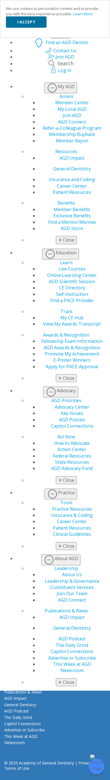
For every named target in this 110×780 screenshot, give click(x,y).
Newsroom (72, 670)
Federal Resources (72, 456)
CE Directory (72, 288)
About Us (72, 574)
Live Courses (71, 269)
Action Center (72, 449)
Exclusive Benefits (72, 216)
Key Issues (72, 413)
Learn (66, 262)
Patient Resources (72, 192)
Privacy (84, 763)
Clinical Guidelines (72, 534)
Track (66, 311)
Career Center (72, 186)
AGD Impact (72, 158)
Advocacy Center (72, 407)
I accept (26, 22)
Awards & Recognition (66, 335)
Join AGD (72, 115)
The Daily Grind (72, 645)
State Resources (72, 462)
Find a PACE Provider (72, 300)
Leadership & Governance (72, 581)
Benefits (66, 203)
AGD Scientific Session (72, 281)
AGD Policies (72, 420)
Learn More (83, 13)
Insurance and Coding (72, 179)
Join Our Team (72, 593)
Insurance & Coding (72, 515)
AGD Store (72, 228)
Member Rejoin (72, 141)
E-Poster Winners (72, 360)
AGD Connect (72, 122)
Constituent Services (72, 587)
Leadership (66, 568)
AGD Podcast (71, 639)
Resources (66, 151)
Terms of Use (16, 768)
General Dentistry (72, 169)
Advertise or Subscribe (72, 658)
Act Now (66, 437)
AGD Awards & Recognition (72, 347)
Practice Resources (72, 509)
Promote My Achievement (72, 354)
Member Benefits (72, 209)
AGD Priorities (66, 400)
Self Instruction (72, 294)
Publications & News (66, 611)
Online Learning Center (72, 275)
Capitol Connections (72, 426)
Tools (66, 502)
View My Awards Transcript (72, 324)
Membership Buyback (72, 134)
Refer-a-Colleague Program (72, 128)
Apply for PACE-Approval (72, 366)
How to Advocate (72, 443)
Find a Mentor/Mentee (72, 222)
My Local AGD (72, 109)
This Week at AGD (72, 664)
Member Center (72, 102)
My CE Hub (71, 318)
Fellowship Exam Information (72, 341)
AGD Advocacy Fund (72, 468)
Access (66, 96)
